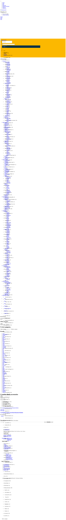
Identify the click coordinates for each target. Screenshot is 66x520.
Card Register (8, 203)
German (3, 358)
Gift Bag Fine (8, 257)
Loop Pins (8, 283)
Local (3, 366)
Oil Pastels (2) (6, 343)
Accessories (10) (7, 513)
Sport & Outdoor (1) (7, 434)
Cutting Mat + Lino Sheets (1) (9, 85)
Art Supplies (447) (7, 57)
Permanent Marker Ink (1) (8, 257)
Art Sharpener (8, 67)
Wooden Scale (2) (7, 383)
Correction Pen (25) (7, 494)
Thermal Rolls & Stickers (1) (9, 473)
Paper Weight (8, 144)
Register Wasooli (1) (7, 376)
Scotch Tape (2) (7, 471)
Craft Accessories (7, 115)
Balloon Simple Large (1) (9, 162)
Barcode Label (8, 133)
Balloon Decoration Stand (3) (10, 155)
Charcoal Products (8, 72)
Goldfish (3, 361)
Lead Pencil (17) (7, 506)
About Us (4, 7)
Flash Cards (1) (7, 413)
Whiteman (4, 391)
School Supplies (5, 159)
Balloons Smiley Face (9, 224)
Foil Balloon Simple (9, 228)
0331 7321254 (7, 436)
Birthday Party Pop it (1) (8, 141)
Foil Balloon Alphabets (9, 226)
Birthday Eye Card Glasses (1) (9, 136)
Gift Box (8, 260)
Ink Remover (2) (7, 422)
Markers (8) (6, 508)
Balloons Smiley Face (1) (9, 166)
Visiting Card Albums (8, 151)
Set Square (6, 168)
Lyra (3, 367)
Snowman (4, 387)
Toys (5, 280)
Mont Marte (4, 373)
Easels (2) (6, 92)
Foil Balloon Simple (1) (9, 173)
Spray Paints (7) (6, 443)
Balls (7, 278)
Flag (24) (6, 497)
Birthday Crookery (8, 231)
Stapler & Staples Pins (9, 182)
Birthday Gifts (7, 229)
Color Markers (8, 187)
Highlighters (7, 127)
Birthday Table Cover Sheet (9, 237)
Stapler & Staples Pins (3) (8, 452)
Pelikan (3, 379)
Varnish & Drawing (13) (8, 122)
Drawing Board (8, 108)
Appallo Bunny (5, 334)
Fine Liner (8, 77)
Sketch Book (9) (7, 99)
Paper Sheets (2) (7, 371)
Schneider (4, 385)
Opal (3, 375)
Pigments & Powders (8, 95)
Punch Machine (8, 137)
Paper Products (4, 196)
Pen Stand (6, 155)
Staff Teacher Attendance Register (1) (10, 450)
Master (3, 369)
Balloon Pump (8, 217)
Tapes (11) (6, 459)
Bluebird (3, 339)
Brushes (8, 68)
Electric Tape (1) (7, 466)
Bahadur (3, 337)
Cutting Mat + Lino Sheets (9, 103)
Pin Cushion (9, 145)
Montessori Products (8, 273)
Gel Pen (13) (6, 501)
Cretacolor (4, 347)
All (4, 50)
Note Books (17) (7, 359)
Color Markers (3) (7, 492)
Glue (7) (5, 236)
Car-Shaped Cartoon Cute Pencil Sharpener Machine (11, 412)
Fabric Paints (8, 86)
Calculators (6, 125)
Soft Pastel (8, 96)
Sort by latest (4, 404)
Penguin (3, 380)
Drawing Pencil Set (8, 76)
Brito (3, 340)
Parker (3, 378)
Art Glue (8, 63)
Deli (3, 352)
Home (3, 2)
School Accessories (6, 176)
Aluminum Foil (7, 293)
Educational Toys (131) (8, 194)
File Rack (6, 128)
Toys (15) (5, 476)
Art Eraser (8, 62)
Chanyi (3, 343)
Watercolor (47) (7, 355)
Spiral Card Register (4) (8, 369)
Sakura (3, 383)
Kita (3, 364)
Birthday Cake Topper (8, 245)
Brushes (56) (6, 71)
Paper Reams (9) (7, 362)
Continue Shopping (5, 14)
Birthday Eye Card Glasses (8, 233)
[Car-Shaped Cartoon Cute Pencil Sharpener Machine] (9, 407)
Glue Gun (6, 130)
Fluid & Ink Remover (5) (8, 415)
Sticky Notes (7, 209)
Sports (6, 277)
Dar (3, 349)
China (3, 344)
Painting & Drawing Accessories (8, 81)
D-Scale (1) (6, 390)
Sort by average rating (6, 403)
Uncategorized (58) (7, 480)
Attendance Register (8, 205)
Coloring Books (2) (7, 387)
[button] (1, 16)
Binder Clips (7, 124)
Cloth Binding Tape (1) (8, 462)
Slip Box (8, 138)
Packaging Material (5, 281)
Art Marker (8, 64)
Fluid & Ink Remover (6, 164)
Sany (3, 384)
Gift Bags (6, 253)
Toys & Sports (4, 265)
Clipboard (6, 161)
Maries (3, 368)
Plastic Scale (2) (7, 380)
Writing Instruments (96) (8, 487)
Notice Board (8, 180)
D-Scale (6, 167)
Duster (8, 179)
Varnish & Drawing (8, 79)
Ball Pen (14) (6, 490)
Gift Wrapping (7, 264)
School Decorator (8, 275)
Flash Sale (4, 5)
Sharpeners (6, 172)
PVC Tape (8, 288)
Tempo (3, 388)
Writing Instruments (6, 184)
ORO (3, 376)
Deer (3, 351)
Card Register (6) (7, 366)
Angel (3, 333)
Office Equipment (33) (8, 294)
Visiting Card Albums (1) (8, 322)
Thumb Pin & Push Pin (8, 149)
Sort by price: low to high (6, 405)
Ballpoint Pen (7, 123)
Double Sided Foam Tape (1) (9, 464)
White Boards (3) (7, 485)
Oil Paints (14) (7, 341)
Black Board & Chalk (9, 178)
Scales (6, 173)
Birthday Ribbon (8, 235)
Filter (1, 323)
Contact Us (4, 8)
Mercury (3, 370)
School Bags (7, 195)
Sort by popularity (5, 402)
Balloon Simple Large (8, 219)
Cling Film (6, 294)
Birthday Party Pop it (8, 251)
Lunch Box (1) (6, 515)
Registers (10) (6, 364)
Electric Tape (8, 287)
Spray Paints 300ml (9, 119)
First (3, 356)
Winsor (3, 392)
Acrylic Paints (8, 85)
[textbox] (4, 518)
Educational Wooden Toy (8, 271)
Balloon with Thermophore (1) (10, 164)
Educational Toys (7, 266)
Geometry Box (7, 165)
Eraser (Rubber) (7, 174)
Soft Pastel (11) (7, 352)
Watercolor (8, 97)
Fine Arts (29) (6, 215)
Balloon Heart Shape (9, 215)
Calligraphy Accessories (8, 70)
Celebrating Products (6, 249)
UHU (3, 389)
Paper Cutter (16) (7, 301)
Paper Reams (7, 197)
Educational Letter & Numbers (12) (10, 199)
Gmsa (3, 360)
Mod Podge (4, 372)
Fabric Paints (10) (7, 336)
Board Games (7, 276)
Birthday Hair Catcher (8, 240)
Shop (3, 3)
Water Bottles (7, 171)
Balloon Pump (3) (8, 159)
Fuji (3, 357)
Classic (3, 345)
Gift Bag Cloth (8, 255)
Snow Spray (9, 252)
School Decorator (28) (8, 208)
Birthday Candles (8, 247)
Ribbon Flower (8, 262)
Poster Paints (8, 93)
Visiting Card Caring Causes (9, 154)
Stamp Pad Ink (7, 157)
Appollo (3, 335)
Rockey (3, 382)
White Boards (7, 170)
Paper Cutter (9, 139)
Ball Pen (8, 185)
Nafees (3, 374)
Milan (3, 371)
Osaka (3, 377)
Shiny (3, 386)
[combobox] (4, 518)
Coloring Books (7, 169)
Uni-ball (3, 390)
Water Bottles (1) (7, 483)
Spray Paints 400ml (9, 121)
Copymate (4, 346)
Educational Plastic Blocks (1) (9, 201)
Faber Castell (4, 355)
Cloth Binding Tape (8, 291)
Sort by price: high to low (6, 406)
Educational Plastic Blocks (8, 268)
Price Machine (8, 285)
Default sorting (4, 401)
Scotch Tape (9, 289)
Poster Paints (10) (7, 350)
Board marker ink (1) (8, 408)
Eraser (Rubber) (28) (8, 392)
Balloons (6, 211)
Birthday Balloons (8, 213)
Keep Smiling (4, 362)
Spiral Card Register (8, 201)
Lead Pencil (8, 192)
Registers (6, 194)
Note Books (6, 198)
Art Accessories (7, 61)
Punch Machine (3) (8, 304)
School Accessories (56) (8, 385)
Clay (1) (5, 187)
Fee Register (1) (6, 211)
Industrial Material (7, 282)
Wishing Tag (9, 263)
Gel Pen (8, 190)
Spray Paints (7, 117)
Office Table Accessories (7, 142)
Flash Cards (6, 162)
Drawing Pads (8, 106)
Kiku (3, 363)
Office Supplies (5, 122)
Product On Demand (5, 6)
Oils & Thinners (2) (7, 345)
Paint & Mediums (7, 83)
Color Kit (6, 116)
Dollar (3, 353)
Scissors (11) (6, 427)
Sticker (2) (6, 455)
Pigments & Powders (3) (8, 348)
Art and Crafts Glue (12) (8, 55)
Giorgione (4, 359)
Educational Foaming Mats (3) (9, 197)
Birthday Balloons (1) (8, 169)
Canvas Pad (8, 101)
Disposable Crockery (5, 295)
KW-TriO (4, 365)
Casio (3, 342)
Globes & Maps (7, 129)
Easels (8, 109)
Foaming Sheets (8, 111)
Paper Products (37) (7, 357)
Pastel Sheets (8, 112)
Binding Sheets (7, 160)
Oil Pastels (8, 89)
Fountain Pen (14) (7, 499)
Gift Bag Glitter (8, 259)
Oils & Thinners (8, 91)
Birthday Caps (8, 243)
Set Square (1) (6, 397)
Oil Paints (8, 88)
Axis (3, 336)
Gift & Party (4, 210)
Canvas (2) (6, 80)
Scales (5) (5, 378)
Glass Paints (9, 87)
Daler (3, 348)
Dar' (3, 350)
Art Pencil (8, 65)
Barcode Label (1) (7, 297)
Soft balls (8, 279)
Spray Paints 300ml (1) (8, 445)
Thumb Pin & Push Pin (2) (9, 320)
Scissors (6, 156)
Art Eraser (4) (6, 59)
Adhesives (6, 158)
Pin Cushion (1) (7, 315)
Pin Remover (8, 147)
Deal (3, 4)
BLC (3, 338)
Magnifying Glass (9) (8, 299)
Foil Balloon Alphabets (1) (9, 171)
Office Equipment (7, 131)
